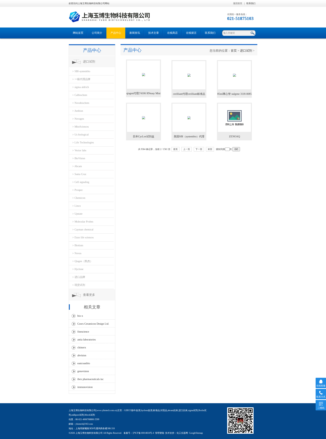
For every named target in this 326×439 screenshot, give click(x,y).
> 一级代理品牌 (81, 79)
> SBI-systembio (81, 71)
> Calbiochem (79, 95)
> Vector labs (79, 150)
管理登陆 (159, 433)
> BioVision (78, 158)
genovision (83, 371)
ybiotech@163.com (84, 424)
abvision (81, 355)
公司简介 (97, 32)
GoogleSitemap (196, 433)
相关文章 (92, 307)
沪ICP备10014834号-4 (143, 433)
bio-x (80, 315)
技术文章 (153, 32)
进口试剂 (89, 61)
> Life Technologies (83, 142)
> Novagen (78, 118)
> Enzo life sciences (83, 237)
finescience (83, 331)
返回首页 (237, 3)
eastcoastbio (83, 363)
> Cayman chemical (82, 229)
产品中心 (116, 32)
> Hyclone (77, 269)
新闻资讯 (134, 32)
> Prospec (77, 190)
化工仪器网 (182, 433)
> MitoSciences (80, 126)
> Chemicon (78, 198)
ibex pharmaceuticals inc (90, 379)
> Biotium (77, 245)
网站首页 (78, 32)
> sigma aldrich (80, 87)
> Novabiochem (80, 103)
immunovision (85, 387)
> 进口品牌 (78, 277)
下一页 (198, 149)
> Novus (76, 253)
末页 (210, 149)
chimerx (81, 347)
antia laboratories (86, 339)
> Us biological (80, 134)
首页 (234, 50)
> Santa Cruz (79, 174)
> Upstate (77, 213)
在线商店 (172, 32)
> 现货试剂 (78, 285)
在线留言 (191, 32)
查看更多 (89, 294)
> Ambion (77, 110)
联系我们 (250, 3)
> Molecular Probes (82, 221)
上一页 (186, 149)
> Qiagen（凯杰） (82, 261)
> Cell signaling (80, 182)
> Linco (76, 205)
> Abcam (77, 166)
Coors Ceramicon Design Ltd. (93, 323)
